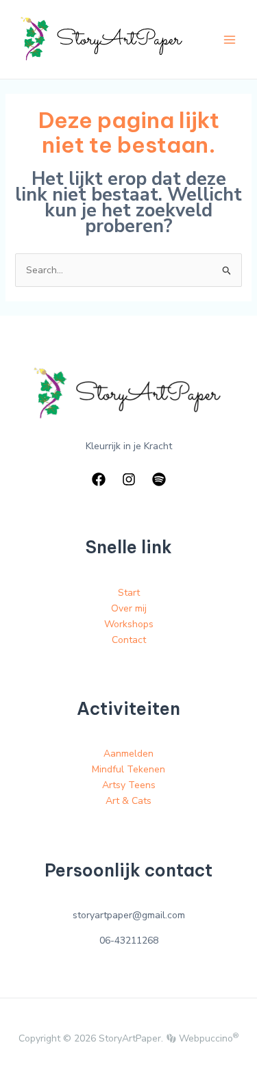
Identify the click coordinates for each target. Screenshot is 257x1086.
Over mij (129, 608)
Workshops (129, 624)
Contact (129, 639)
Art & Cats (128, 800)
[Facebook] (99, 479)
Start (129, 592)
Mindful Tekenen (128, 769)
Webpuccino (207, 1038)
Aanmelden (128, 753)
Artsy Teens (129, 785)
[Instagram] (129, 479)
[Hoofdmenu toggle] (229, 39)
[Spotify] (159, 479)
